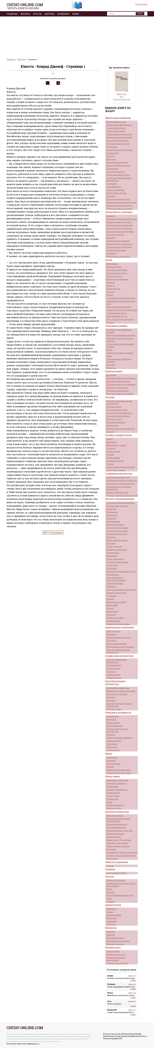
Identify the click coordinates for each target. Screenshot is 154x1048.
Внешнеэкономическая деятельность (118, 819)
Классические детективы (119, 228)
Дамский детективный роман (121, 219)
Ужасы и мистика (115, 190)
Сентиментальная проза (118, 307)
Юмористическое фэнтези (119, 205)
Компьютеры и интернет (119, 627)
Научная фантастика (117, 162)
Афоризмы (112, 263)
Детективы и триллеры (118, 212)
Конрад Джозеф (121, 99)
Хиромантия (112, 750)
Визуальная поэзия (116, 445)
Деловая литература (117, 811)
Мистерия (111, 918)
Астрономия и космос (117, 506)
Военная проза (113, 267)
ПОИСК (140, 14)
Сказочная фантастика (118, 175)
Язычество (112, 747)
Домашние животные (117, 780)
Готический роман (115, 131)
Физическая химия (116, 602)
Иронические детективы (119, 222)
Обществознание (115, 559)
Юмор (108, 753)
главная (12, 13)
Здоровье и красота (116, 783)
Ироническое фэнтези (117, 140)
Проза (108, 259)
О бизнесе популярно (117, 843)
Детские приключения (118, 416)
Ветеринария (113, 521)
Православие (113, 722)
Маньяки (111, 237)
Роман (109, 295)
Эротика (110, 365)
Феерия (110, 322)
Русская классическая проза (120, 298)
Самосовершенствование (119, 737)
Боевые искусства (115, 954)
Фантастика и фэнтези (118, 117)
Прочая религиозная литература (116, 730)
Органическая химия (117, 562)
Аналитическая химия (118, 624)
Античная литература (117, 477)
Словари (110, 671)
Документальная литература (115, 682)
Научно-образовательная (120, 498)
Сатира (110, 766)
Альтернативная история (119, 208)
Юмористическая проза (118, 770)
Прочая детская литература (120, 428)
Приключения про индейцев (120, 384)
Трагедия (111, 924)
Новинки (63, 13)
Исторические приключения (121, 378)
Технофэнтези (113, 187)
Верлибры (111, 442)
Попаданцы (112, 168)
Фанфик (110, 901)
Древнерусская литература (120, 483)
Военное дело (113, 947)
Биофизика (112, 512)
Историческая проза (116, 270)
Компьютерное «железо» (118, 637)
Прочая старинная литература (122, 495)
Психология (112, 574)
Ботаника (111, 518)
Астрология (112, 716)
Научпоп (111, 700)
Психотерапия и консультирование (116, 579)
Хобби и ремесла (114, 805)
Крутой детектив (115, 234)
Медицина (111, 556)
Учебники (111, 596)
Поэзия (110, 464)
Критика (110, 697)
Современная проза (116, 313)
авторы (49, 13)
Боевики (110, 216)
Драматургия (113, 451)
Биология (111, 509)
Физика (110, 599)
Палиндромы (113, 457)
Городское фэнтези (115, 128)
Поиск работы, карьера (117, 846)
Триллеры (111, 253)
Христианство (113, 741)
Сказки (110, 431)
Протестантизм (114, 726)
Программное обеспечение (120, 647)
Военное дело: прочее (117, 963)
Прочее (109, 876)
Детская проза (113, 406)
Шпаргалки (112, 611)
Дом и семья (112, 776)
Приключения (113, 371)
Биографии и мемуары (118, 688)
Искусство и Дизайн (116, 694)
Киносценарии (113, 915)
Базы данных (113, 631)
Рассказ (110, 292)
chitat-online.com (25, 4)
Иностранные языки (116, 540)
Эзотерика (111, 744)
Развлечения (113, 792)
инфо (75, 13)
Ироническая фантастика (119, 137)
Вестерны (111, 375)
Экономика (112, 858)
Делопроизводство (115, 827)
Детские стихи (114, 419)
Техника (110, 869)
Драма (109, 912)
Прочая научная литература (120, 571)
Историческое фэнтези (118, 143)
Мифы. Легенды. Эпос (117, 492)
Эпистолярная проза (116, 316)
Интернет (111, 634)
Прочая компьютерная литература (118, 651)
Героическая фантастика (119, 125)
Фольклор (111, 927)
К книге (133, 980)
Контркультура (114, 276)
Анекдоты (111, 757)
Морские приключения (118, 381)
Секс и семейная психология (121, 589)
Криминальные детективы (120, 231)
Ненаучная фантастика (118, 165)
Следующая (56, 532)
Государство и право (116, 531)
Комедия (111, 760)
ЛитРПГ (110, 156)
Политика (111, 568)
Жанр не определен (116, 862)
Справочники (113, 674)
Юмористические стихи (118, 773)
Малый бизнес (113, 837)
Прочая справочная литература (116, 660)
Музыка (110, 892)
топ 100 (37, 13)
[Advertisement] (77, 36)
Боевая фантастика (116, 122)
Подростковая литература (119, 895)
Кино (109, 889)
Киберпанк (112, 147)
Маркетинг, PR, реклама (118, 840)
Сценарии (111, 921)
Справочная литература (119, 655)
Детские (110, 397)
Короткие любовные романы (120, 335)
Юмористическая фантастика (121, 202)
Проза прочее (113, 288)
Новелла (110, 282)
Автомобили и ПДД (116, 873)
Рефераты (111, 586)
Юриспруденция (114, 617)
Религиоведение (114, 583)
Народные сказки (115, 938)
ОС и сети (111, 640)
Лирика (110, 454)
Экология (111, 614)
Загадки (110, 934)
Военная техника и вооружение (116, 958)
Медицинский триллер (118, 241)
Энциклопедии (114, 678)
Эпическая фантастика (118, 199)
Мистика (111, 159)
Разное (109, 866)
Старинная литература (118, 473)
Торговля (111, 849)
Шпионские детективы (118, 256)
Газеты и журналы (115, 880)
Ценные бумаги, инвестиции (121, 855)
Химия (110, 608)
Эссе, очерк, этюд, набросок (120, 319)
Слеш (109, 356)
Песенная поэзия (115, 461)
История (110, 543)
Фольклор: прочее (115, 944)
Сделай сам (112, 799)
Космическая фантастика (119, 150)
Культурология (114, 546)
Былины (110, 931)
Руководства (112, 668)
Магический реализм (117, 279)
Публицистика (114, 709)
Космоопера (112, 153)
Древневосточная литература (121, 480)
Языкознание (113, 621)
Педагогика (112, 565)
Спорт (109, 802)
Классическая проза (116, 273)
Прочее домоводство (117, 789)
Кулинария (112, 786)
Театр (109, 898)
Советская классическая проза (122, 310)
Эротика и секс (114, 808)
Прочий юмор (113, 763)
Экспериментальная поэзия (120, 467)
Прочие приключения (117, 390)
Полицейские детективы (119, 247)
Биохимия (111, 515)
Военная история (115, 524)
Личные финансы (115, 833)
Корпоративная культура (119, 830)
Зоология (111, 537)
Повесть (110, 285)
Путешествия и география (119, 394)
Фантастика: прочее (116, 193)
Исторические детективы (119, 225)
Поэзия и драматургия (118, 435)
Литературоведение (116, 549)
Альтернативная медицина (120, 502)
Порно (109, 349)
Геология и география (117, 527)
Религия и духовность (118, 712)
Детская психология (116, 534)
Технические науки (116, 592)
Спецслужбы (113, 951)
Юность (121, 94)
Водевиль (111, 909)
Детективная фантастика (119, 134)
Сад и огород (112, 796)
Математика (112, 552)
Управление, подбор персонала (121, 852)
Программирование (116, 643)
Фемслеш (111, 368)
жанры (25, 13)
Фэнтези (110, 196)
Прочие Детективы (116, 250)
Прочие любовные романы (119, 353)
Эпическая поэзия (115, 470)
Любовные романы (116, 325)
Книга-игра (112, 425)
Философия (112, 605)
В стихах (111, 448)
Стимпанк (111, 183)
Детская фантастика (116, 410)
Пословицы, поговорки (117, 941)
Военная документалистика (120, 691)
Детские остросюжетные (119, 413)
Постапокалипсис (115, 172)
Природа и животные (117, 387)
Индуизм (111, 719)
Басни (109, 439)
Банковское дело (114, 815)
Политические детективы (119, 244)
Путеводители (113, 665)
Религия (110, 734)
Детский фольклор (115, 422)
